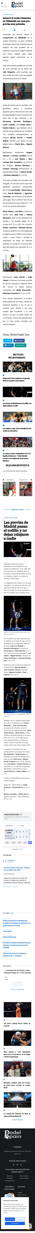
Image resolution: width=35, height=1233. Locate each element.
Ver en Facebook (7, 886)
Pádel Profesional (9, 14)
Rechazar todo (10, 1219)
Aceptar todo (15, 1223)
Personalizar (20, 1219)
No (6, 979)
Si (6, 977)
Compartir (15, 886)
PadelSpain (11, 860)
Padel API (20, 849)
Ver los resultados (17, 989)
